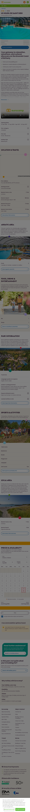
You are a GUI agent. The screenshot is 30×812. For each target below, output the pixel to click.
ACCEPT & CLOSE (20, 809)
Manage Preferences (9, 809)
